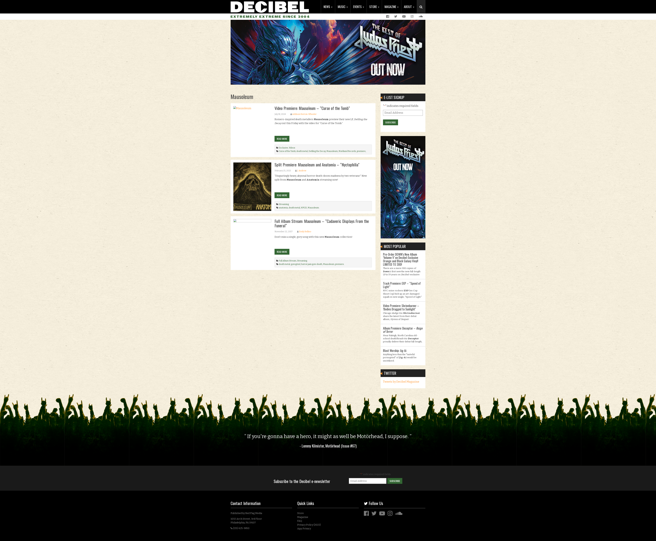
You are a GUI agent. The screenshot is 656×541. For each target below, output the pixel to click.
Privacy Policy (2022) (309, 524)
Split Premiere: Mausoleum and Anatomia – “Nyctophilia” (317, 164)
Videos (292, 148)
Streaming (284, 204)
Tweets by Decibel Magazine (401, 381)
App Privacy (304, 528)
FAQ (299, 520)
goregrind (295, 264)
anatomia (283, 208)
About (408, 6)
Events (357, 6)
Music (342, 6)
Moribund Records (347, 151)
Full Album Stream (287, 261)
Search (422, 10)
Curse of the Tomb (287, 151)
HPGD (304, 208)
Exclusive (283, 148)
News (327, 6)
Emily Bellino (305, 231)
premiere (361, 151)
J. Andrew (301, 170)
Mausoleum (332, 151)
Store (373, 6)
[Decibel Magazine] (270, 6)
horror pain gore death (311, 264)
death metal (302, 151)
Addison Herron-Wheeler (304, 114)
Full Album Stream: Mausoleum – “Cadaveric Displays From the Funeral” (322, 223)
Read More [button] (282, 138)
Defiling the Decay (317, 151)
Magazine (391, 6)
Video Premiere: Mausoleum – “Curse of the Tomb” (312, 108)
